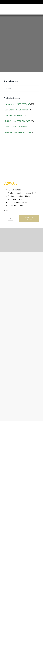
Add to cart (29, 218)
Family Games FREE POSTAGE (18, 132)
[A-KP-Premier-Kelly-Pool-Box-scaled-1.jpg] (21, 160)
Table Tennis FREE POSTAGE (17, 121)
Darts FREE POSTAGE (14, 115)
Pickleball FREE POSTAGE (16, 127)
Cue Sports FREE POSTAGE (17, 110)
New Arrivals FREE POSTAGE (17, 104)
